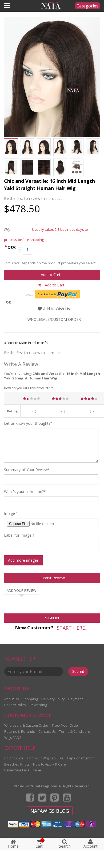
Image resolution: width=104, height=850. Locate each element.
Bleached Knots (17, 764)
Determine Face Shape (22, 770)
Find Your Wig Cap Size (45, 758)
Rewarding (38, 704)
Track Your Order (65, 725)
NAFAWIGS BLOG (49, 811)
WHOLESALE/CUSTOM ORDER (54, 319)
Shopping (30, 699)
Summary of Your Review (26, 470)
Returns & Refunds (19, 731)
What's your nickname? (24, 491)
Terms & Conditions (75, 731)
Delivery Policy (53, 699)
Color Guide (13, 758)
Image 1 (11, 513)
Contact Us (47, 731)
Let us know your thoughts (27, 423)
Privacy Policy (15, 704)
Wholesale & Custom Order (26, 725)
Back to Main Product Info (26, 342)
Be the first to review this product (33, 198)
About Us (11, 699)
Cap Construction (81, 758)
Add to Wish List (56, 308)
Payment (75, 699)
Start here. (71, 628)
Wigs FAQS (12, 737)
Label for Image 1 (19, 535)
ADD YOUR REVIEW (21, 591)
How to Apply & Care (49, 764)
